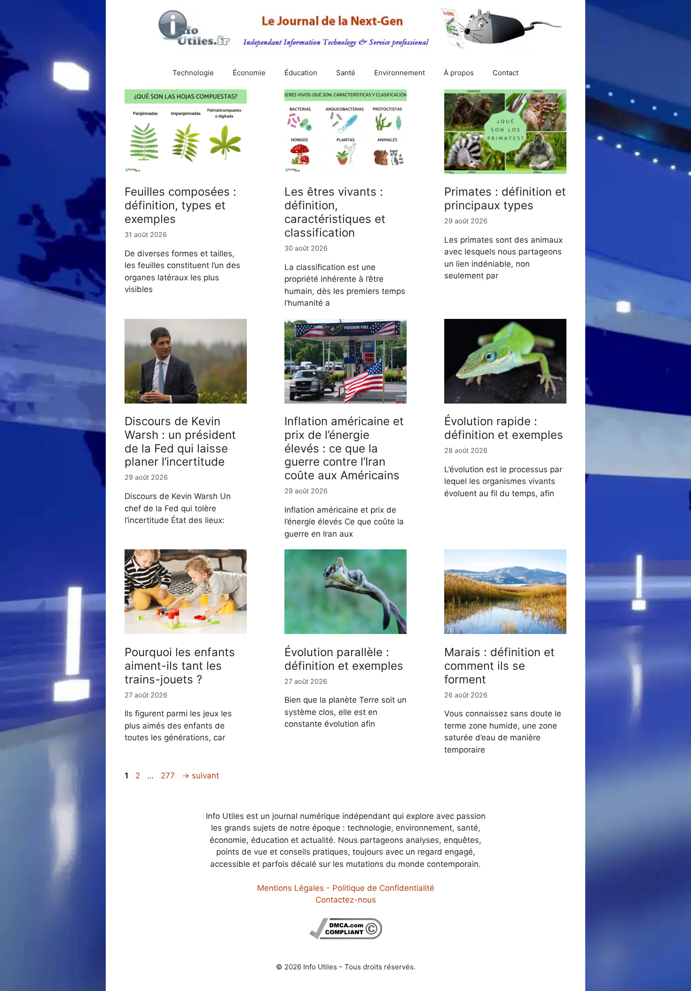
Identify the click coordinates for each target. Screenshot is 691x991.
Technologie (193, 72)
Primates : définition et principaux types (505, 198)
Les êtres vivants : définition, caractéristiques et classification (334, 212)
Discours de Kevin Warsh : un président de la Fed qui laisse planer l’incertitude (180, 441)
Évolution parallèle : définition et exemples (343, 659)
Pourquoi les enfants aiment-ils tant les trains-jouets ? (180, 665)
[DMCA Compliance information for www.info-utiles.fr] (345, 936)
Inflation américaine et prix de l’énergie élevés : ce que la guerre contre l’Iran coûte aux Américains (344, 448)
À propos (459, 72)
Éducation (300, 72)
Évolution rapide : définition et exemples (503, 428)
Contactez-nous (345, 899)
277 (168, 775)
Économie (249, 72)
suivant (200, 775)
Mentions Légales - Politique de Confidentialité (345, 888)
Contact (505, 72)
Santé (345, 72)
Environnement (399, 72)
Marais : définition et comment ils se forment (499, 665)
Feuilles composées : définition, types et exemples (180, 205)
